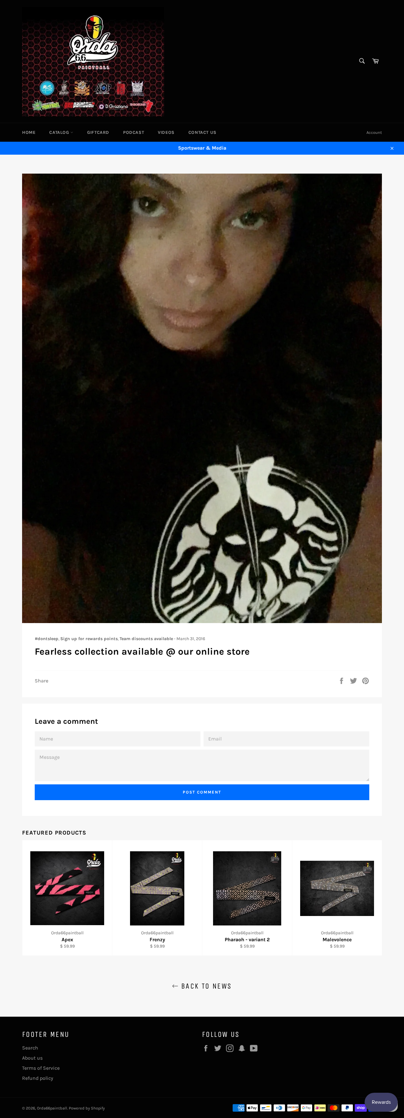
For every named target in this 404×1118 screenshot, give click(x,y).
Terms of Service (41, 1068)
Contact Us (202, 132)
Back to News (205, 986)
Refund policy (37, 1078)
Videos (166, 132)
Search (30, 1048)
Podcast (133, 132)
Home (28, 132)
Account (374, 132)
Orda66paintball (52, 1108)
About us (32, 1058)
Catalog (59, 132)
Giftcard (98, 132)
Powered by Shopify (87, 1108)
